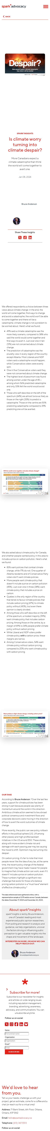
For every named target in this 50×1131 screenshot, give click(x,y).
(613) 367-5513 (20, 1122)
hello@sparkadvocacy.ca (20, 1117)
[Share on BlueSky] (26, 1024)
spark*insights (25, 133)
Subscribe (13, 1052)
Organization (10, 1037)
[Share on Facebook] (16, 1024)
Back (7, 17)
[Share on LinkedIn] (21, 1024)
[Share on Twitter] (6, 1024)
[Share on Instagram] (11, 1024)
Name (7, 1030)
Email (7, 1044)
